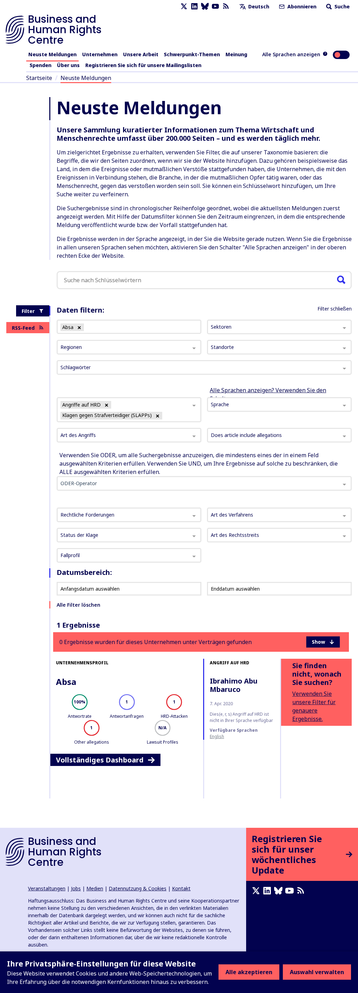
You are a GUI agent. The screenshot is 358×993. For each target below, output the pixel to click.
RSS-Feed (23, 327)
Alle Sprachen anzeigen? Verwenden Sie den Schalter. (268, 394)
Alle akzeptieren (248, 972)
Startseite (39, 78)
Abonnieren (301, 6)
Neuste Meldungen (52, 54)
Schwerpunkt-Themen (192, 54)
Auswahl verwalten (317, 972)
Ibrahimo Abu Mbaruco (234, 685)
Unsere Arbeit (140, 54)
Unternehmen (99, 54)
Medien (94, 888)
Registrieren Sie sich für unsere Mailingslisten (143, 65)
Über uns (68, 65)
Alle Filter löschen (78, 604)
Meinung (236, 54)
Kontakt (181, 888)
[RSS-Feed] (226, 6)
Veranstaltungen (46, 888)
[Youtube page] (215, 6)
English (217, 736)
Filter (28, 311)
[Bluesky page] (205, 6)
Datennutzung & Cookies (137, 888)
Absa (66, 681)
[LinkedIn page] (194, 6)
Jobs (76, 888)
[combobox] (129, 409)
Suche (341, 6)
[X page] (184, 6)
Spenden (40, 65)
